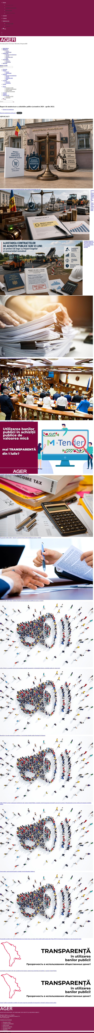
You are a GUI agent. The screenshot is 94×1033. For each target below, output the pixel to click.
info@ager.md (6, 1017)
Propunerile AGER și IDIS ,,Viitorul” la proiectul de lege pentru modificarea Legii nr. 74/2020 (20, 537)
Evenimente (8, 83)
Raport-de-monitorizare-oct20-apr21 (8, 113)
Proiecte (4, 70)
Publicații (5, 74)
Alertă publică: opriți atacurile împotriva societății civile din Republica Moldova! (17, 871)
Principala (5, 69)
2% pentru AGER (9, 23)
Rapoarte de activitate (10, 13)
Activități (5, 80)
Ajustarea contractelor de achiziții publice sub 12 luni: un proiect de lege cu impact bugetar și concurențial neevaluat (89, 244)
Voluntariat (8, 26)
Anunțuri (5, 15)
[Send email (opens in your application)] (3, 34)
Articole (7, 76)
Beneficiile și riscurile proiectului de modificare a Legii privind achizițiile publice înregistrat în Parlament (22, 735)
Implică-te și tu (6, 21)
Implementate (8, 73)
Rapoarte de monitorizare (11, 75)
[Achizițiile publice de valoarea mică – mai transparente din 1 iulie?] (46, 448)
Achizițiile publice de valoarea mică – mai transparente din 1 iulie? (14, 474)
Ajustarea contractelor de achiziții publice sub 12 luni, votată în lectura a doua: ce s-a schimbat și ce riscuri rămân (92, 200)
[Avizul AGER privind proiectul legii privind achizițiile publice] (46, 326)
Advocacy (8, 81)
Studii (7, 79)
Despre (4, 2)
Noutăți (4, 84)
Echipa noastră (9, 10)
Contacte (5, 18)
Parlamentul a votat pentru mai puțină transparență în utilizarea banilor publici (17, 421)
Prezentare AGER (9, 5)
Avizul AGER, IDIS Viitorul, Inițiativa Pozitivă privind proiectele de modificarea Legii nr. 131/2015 (21, 600)
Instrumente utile (9, 78)
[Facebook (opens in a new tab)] (3, 32)
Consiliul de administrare (11, 7)
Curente (7, 71)
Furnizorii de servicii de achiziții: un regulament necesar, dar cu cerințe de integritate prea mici (20, 189)
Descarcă (19, 113)
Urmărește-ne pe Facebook (6, 1019)
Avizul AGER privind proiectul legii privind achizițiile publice (13, 358)
